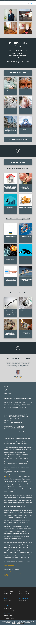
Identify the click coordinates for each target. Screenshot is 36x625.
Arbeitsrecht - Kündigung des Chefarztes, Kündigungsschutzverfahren (26, 280)
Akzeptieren (14, 623)
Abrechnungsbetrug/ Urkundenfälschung (12, 573)
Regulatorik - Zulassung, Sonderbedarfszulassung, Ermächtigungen (25, 187)
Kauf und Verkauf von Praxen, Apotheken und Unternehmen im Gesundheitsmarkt (10, 187)
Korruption (6, 574)
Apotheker (10, 110)
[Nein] (34, 622)
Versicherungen (25, 129)
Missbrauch (6, 575)
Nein (18, 623)
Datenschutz (22, 623)
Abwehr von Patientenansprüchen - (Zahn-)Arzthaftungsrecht (10, 333)
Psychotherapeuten (26, 90)
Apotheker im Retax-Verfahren (26, 310)
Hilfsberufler (25, 110)
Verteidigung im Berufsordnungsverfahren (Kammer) (10, 280)
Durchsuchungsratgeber (9, 565)
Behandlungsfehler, (8, 571)
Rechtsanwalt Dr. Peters (9, 476)
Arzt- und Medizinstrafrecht (10, 236)
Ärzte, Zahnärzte (10, 90)
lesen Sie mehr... (18, 377)
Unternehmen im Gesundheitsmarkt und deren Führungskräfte (10, 130)
